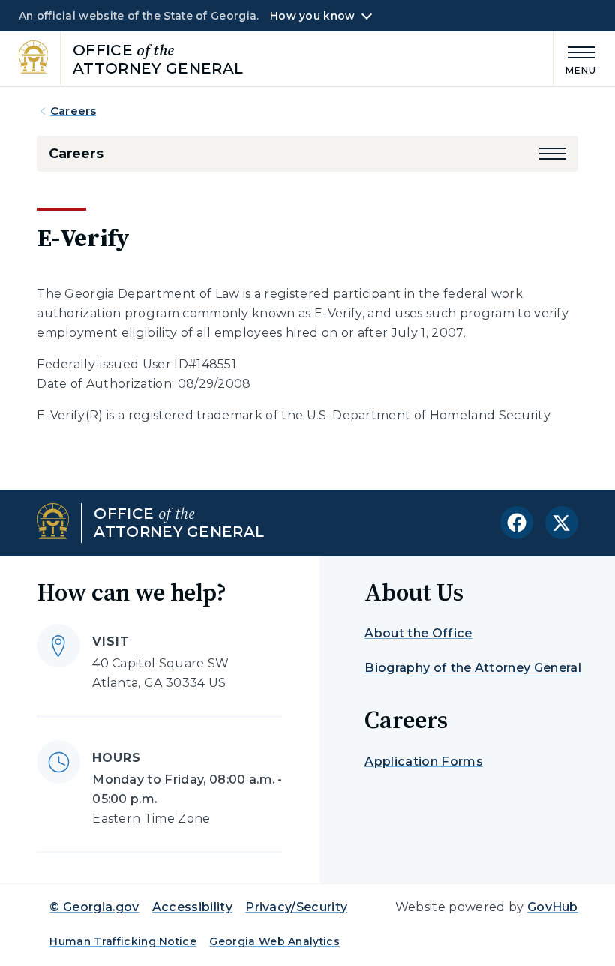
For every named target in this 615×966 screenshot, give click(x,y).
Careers (73, 111)
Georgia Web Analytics (274, 941)
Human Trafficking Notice (123, 941)
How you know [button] (312, 16)
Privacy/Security (296, 907)
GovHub (552, 907)
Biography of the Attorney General (472, 668)
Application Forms (423, 761)
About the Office (418, 633)
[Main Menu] (575, 58)
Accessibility (192, 907)
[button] (552, 154)
